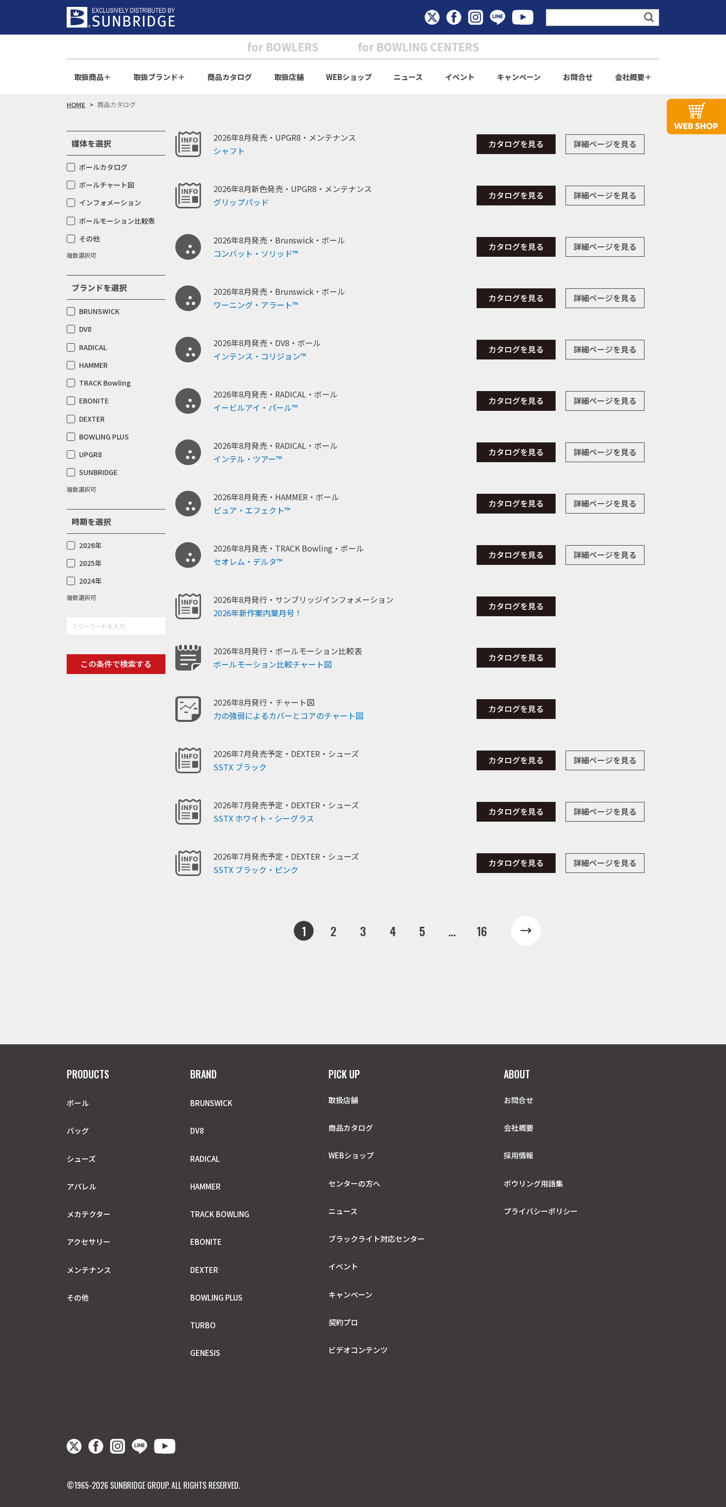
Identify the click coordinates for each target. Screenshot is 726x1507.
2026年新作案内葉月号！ (257, 613)
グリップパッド (241, 202)
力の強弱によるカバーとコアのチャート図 (288, 715)
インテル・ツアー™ (247, 459)
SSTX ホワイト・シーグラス (263, 818)
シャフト (229, 151)
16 (482, 931)
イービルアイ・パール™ (255, 407)
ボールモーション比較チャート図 (272, 664)
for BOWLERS (283, 46)
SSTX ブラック (240, 767)
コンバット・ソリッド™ (255, 253)
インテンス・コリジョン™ (259, 356)
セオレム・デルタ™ (247, 561)
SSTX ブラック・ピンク (255, 869)
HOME (76, 104)
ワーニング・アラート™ (255, 305)
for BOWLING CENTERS (418, 46)
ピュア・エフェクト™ (251, 510)
